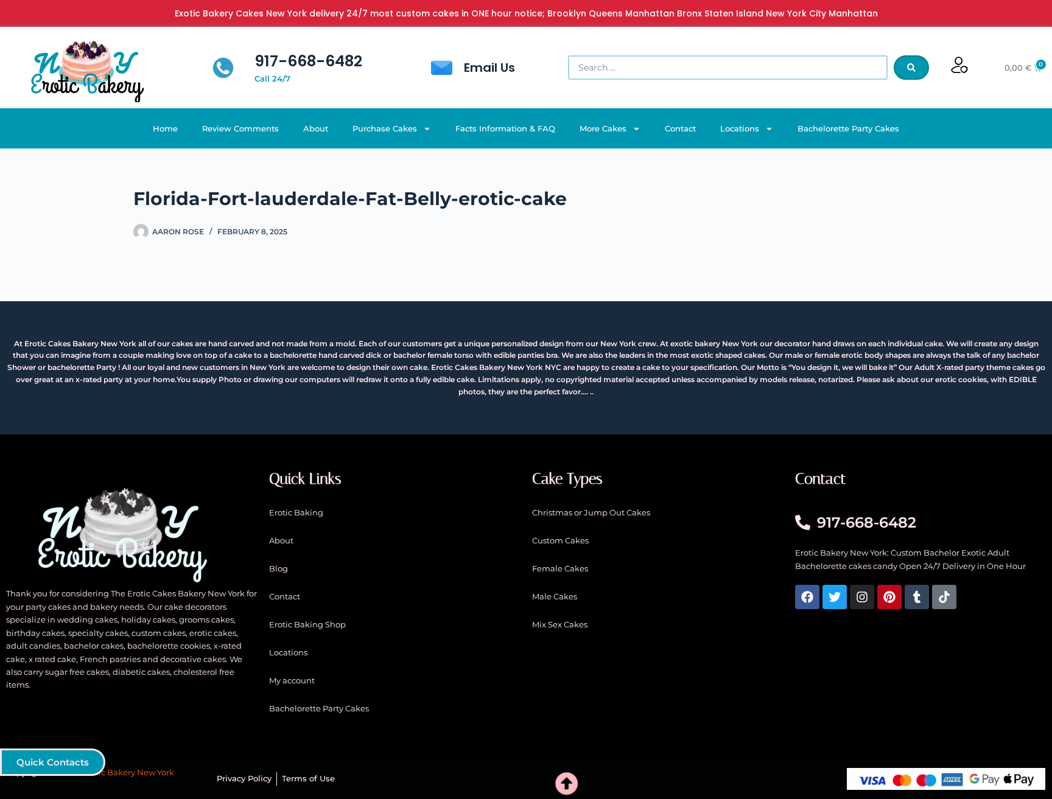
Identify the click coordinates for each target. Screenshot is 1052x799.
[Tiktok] (944, 597)
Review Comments (240, 128)
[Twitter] (834, 597)
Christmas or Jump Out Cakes (591, 512)
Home (165, 128)
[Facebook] (807, 597)
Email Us (489, 67)
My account (292, 680)
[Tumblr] (917, 597)
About (315, 128)
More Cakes (603, 128)
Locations (739, 128)
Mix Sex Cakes (559, 624)
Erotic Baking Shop (307, 624)
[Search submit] (911, 67)
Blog (278, 568)
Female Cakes (560, 568)
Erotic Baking (296, 512)
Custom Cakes (560, 540)
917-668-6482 (308, 61)
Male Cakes (554, 596)
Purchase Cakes (384, 128)
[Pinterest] (889, 597)
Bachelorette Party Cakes (848, 128)
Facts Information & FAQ (505, 128)
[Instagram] (862, 597)
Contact (680, 128)
